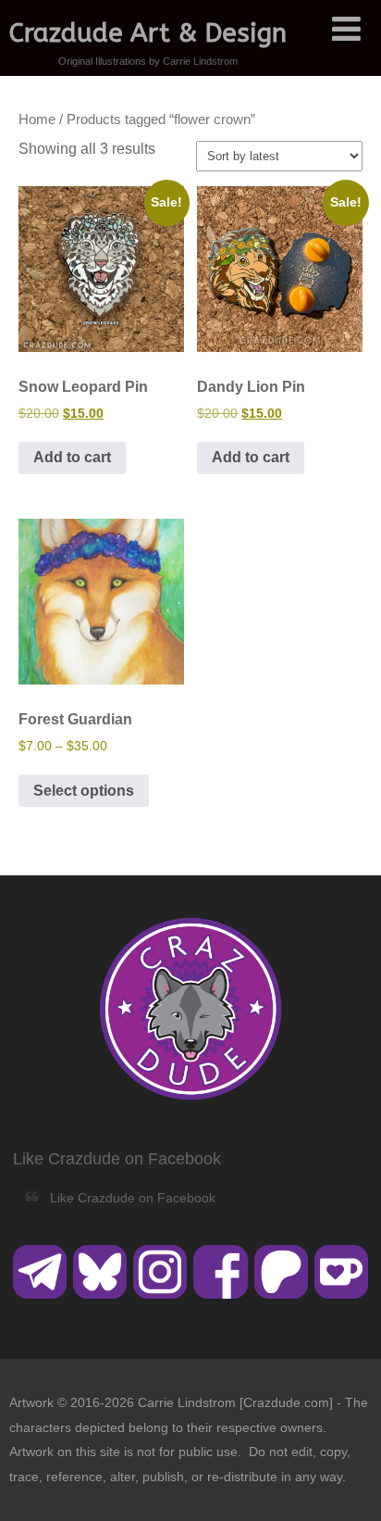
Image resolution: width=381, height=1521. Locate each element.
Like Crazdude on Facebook (117, 1159)
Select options (83, 790)
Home (36, 119)
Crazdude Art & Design (148, 33)
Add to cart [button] (72, 457)
